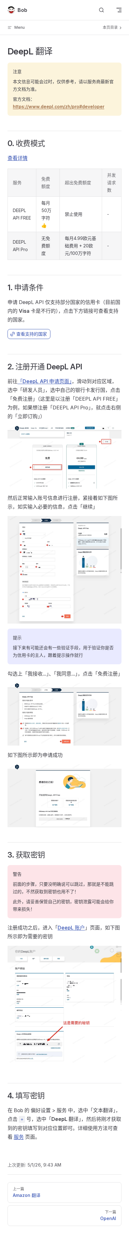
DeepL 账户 (71, 927)
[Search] (101, 10)
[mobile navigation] (118, 10)
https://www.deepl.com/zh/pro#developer (58, 106)
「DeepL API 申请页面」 (45, 381)
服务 (19, 1137)
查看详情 (18, 158)
